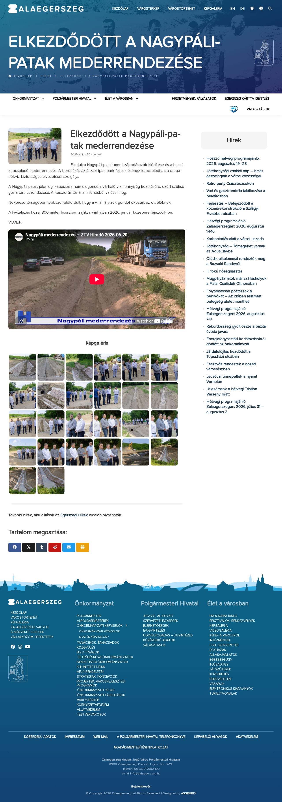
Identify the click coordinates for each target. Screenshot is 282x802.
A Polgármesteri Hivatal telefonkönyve (151, 737)
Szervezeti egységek (160, 621)
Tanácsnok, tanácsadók (98, 642)
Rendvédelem (221, 679)
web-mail (100, 737)
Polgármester (89, 616)
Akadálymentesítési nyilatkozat (141, 747)
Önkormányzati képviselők (100, 625)
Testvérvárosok (91, 714)
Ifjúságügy (219, 664)
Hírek (46, 76)
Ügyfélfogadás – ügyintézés (168, 635)
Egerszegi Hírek (74, 515)
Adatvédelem (247, 737)
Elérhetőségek (156, 625)
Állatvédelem (88, 709)
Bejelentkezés (141, 786)
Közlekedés (219, 674)
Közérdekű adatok (159, 640)
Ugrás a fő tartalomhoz (263, 2)
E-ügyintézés (154, 630)
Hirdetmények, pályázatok (194, 98)
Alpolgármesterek (93, 621)
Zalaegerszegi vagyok (30, 627)
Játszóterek (220, 669)
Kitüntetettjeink (91, 667)
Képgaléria (213, 8)
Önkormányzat (26, 98)
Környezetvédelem (93, 705)
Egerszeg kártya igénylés (247, 98)
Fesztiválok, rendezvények (232, 621)
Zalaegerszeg (45, 9)
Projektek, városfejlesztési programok (101, 683)
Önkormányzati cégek (96, 690)
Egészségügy (221, 659)
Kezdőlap (120, 8)
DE (242, 9)
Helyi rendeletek (90, 671)
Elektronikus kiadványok (231, 688)
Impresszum (75, 737)
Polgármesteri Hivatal (72, 98)
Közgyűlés (86, 647)
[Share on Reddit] (54, 547)
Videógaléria (221, 630)
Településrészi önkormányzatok (105, 657)
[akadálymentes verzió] (261, 9)
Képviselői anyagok (210, 737)
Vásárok (217, 684)
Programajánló (223, 616)
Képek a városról (225, 635)
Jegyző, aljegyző (158, 616)
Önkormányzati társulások (101, 695)
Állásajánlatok (223, 655)
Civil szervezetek (224, 645)
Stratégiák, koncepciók (97, 676)
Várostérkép (148, 8)
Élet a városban (119, 98)
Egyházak (218, 650)
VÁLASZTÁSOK (258, 109)
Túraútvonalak (223, 693)
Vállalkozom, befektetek (32, 637)
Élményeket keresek (27, 632)
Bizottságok (88, 652)
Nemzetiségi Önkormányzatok (102, 662)
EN (232, 9)
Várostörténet (181, 8)
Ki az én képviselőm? (94, 637)
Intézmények (220, 640)
